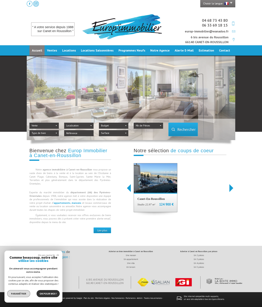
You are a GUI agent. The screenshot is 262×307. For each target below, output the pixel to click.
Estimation (206, 50)
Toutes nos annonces (153, 298)
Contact (224, 50)
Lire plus (102, 230)
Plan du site (89, 298)
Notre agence (160, 50)
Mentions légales (102, 298)
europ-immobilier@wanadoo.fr (206, 31)
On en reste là (46, 255)
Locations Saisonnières (97, 50)
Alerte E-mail (184, 50)
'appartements (61, 202)
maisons (77, 202)
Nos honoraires (117, 298)
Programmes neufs (132, 50)
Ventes (52, 50)
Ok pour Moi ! (48, 293)
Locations (69, 50)
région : (64, 257)
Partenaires (130, 298)
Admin (139, 298)
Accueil (37, 50)
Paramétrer (18, 293)
